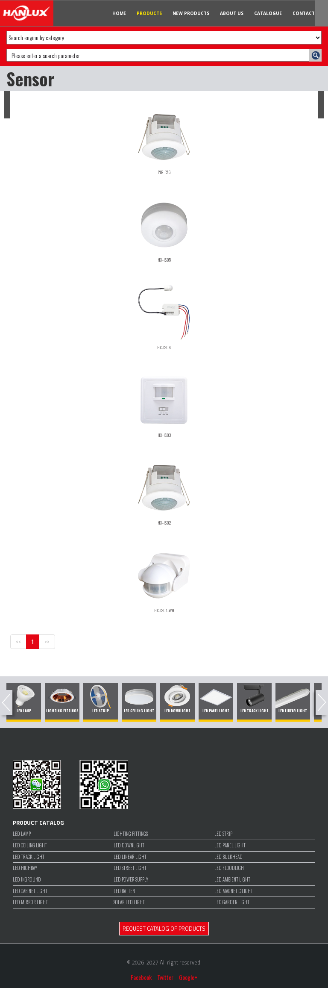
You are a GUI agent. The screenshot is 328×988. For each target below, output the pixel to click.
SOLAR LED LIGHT (129, 902)
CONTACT (304, 13)
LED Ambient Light (232, 879)
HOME (119, 13)
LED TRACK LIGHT (28, 857)
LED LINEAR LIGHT (130, 857)
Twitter (165, 977)
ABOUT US (231, 13)
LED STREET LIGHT (130, 868)
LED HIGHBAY (25, 868)
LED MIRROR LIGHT (30, 902)
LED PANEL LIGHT (230, 845)
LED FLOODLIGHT (230, 868)
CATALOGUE (268, 13)
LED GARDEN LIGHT (231, 902)
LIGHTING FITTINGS (131, 834)
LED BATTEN (124, 891)
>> (47, 641)
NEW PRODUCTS (191, 13)
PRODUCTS (149, 13)
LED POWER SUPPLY (131, 879)
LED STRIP (223, 834)
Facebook (141, 977)
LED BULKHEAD (228, 857)
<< (18, 641)
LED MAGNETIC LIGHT (233, 891)
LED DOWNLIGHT (129, 845)
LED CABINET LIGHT (30, 891)
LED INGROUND (27, 879)
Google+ (188, 977)
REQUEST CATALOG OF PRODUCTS (164, 928)
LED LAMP (22, 834)
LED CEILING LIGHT (30, 845)
